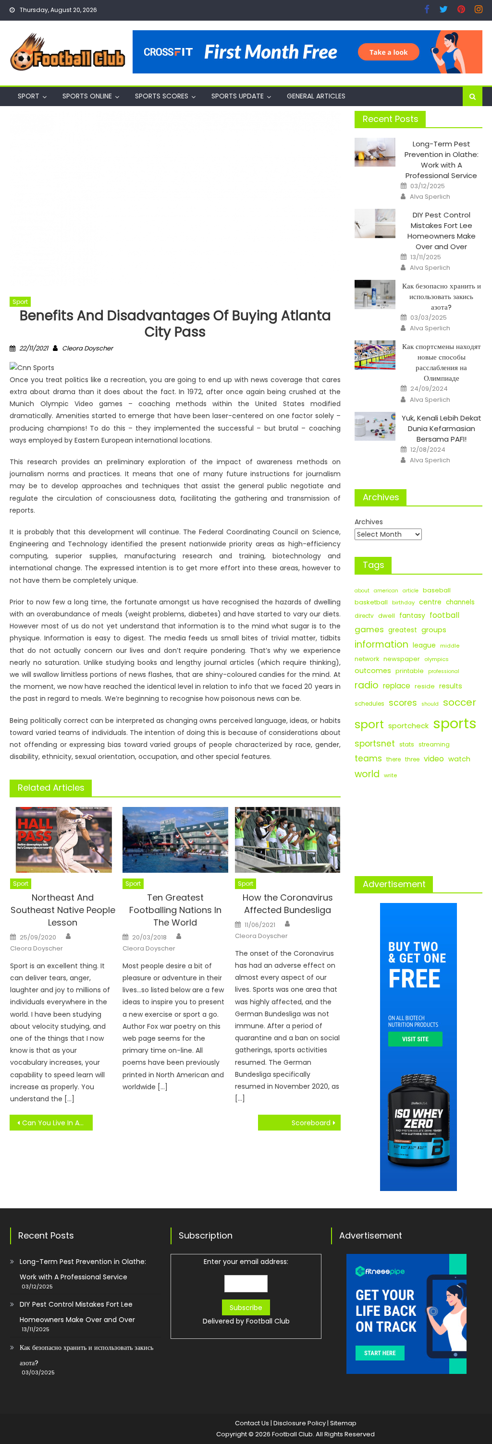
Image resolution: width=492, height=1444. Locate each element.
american (386, 590)
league (424, 645)
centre (430, 602)
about (362, 590)
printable (409, 671)
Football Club (268, 1321)
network (367, 659)
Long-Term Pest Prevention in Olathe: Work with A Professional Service (442, 159)
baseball (437, 590)
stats (406, 744)
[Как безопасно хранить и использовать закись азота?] (375, 294)
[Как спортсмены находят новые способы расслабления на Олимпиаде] (375, 355)
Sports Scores (161, 96)
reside (425, 686)
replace (396, 686)
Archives (369, 522)
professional (443, 671)
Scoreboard (311, 1123)
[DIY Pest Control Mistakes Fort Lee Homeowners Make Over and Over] (375, 223)
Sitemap (343, 1423)
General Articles (316, 96)
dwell (386, 615)
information (381, 644)
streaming (434, 744)
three (412, 759)
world (367, 774)
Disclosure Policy (299, 1423)
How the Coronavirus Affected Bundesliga (288, 903)
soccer (459, 702)
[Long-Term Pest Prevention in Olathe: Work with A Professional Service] (375, 152)
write (390, 775)
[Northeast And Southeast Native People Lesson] (63, 840)
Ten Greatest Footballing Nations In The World (175, 909)
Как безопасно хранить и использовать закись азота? (441, 296)
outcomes (373, 670)
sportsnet (375, 743)
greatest (402, 630)
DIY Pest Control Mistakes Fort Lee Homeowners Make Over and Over (441, 231)
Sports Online (87, 96)
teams (368, 758)
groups (433, 630)
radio (367, 685)
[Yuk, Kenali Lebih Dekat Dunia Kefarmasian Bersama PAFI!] (375, 426)
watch (459, 759)
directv (364, 616)
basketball (371, 602)
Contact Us (252, 1423)
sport (369, 724)
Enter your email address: (246, 1291)
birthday (403, 602)
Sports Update (237, 96)
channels (460, 602)
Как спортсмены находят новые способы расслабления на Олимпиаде (441, 362)
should (430, 704)
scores (403, 703)
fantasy (412, 615)
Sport (28, 96)
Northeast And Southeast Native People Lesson (63, 909)
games (369, 629)
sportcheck (408, 726)
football (444, 615)
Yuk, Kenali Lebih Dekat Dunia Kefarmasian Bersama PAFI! (441, 428)
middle (449, 646)
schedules (369, 704)
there (393, 759)
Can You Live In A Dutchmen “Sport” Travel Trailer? (57, 1123)
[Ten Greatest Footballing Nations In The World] (175, 840)
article (410, 590)
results (450, 686)
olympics (436, 659)
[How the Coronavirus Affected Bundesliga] (288, 840)
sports (455, 723)
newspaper (401, 658)
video (434, 759)
